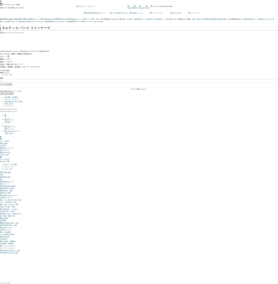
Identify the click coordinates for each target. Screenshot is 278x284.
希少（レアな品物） (11, 164)
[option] (139, 33)
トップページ (8, 106)
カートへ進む (17, 91)
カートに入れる (6, 84)
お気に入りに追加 (7, 93)
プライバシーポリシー (12, 99)
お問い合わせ (8, 104)
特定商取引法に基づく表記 (13, 101)
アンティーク (8, 167)
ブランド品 (8, 75)
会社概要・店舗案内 (11, 97)
